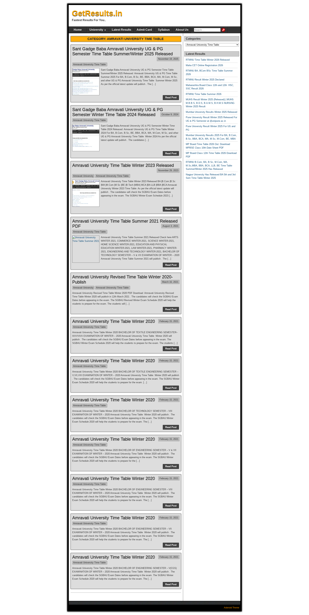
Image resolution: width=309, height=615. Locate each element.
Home (78, 29)
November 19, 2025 (168, 59)
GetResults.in (97, 13)
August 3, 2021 (170, 226)
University (96, 29)
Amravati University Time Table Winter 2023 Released (123, 165)
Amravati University (83, 176)
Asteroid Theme (231, 607)
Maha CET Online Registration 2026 (204, 65)
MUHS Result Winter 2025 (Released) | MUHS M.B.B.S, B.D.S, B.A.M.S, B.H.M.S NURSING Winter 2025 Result (210, 103)
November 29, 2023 (168, 170)
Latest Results (121, 29)
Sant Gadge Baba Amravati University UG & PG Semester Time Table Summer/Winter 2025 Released (123, 51)
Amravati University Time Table (89, 64)
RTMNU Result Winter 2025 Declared (205, 79)
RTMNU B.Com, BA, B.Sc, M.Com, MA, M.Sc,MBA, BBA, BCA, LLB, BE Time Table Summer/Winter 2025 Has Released (209, 165)
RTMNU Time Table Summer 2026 (203, 94)
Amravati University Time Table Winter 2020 (113, 321)
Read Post (170, 97)
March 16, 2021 (170, 282)
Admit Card (144, 29)
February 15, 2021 (169, 321)
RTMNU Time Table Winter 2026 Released (208, 59)
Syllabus (164, 29)
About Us (182, 29)
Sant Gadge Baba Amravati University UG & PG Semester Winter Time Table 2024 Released (117, 112)
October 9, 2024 (170, 114)
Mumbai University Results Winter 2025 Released (211, 112)
